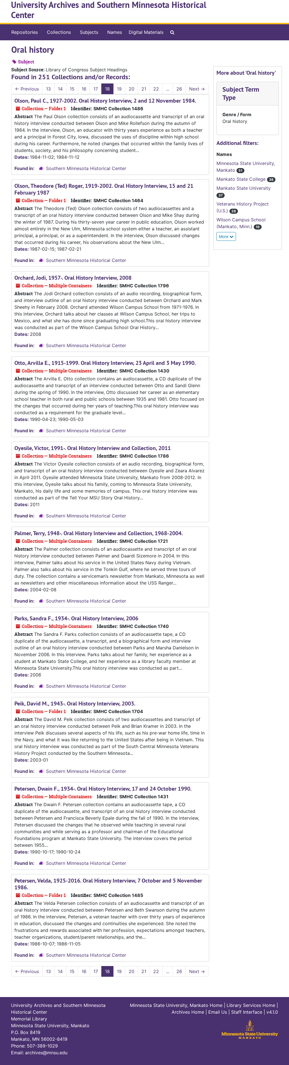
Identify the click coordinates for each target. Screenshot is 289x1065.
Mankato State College (241, 179)
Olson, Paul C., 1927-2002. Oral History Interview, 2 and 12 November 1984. (105, 100)
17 (95, 89)
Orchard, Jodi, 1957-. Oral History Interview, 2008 (73, 277)
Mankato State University (243, 188)
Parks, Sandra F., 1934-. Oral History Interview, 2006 (76, 618)
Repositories (24, 32)
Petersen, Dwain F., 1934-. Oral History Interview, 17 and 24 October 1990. (103, 788)
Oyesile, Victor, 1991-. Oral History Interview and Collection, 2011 (92, 448)
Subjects (89, 32)
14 (60, 89)
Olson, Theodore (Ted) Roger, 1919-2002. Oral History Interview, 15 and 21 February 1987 (103, 189)
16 (84, 89)
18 (107, 89)
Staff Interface (246, 1012)
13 (48, 89)
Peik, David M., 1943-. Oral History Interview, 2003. (74, 703)
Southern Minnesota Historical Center (86, 168)
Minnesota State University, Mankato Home (176, 1005)
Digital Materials (146, 32)
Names (114, 32)
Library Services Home (251, 1005)
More (224, 236)
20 (131, 89)
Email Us (217, 1012)
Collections (59, 32)
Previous (27, 89)
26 (179, 89)
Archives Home (188, 1012)
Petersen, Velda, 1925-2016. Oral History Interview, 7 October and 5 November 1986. (108, 884)
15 (72, 89)
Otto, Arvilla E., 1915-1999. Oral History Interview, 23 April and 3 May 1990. (105, 363)
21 (143, 89)
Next (197, 89)
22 (156, 89)
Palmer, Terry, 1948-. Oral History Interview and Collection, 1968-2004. (98, 533)
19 (119, 89)
